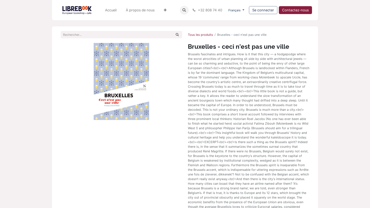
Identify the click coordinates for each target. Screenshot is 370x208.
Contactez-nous (295, 10)
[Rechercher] (177, 34)
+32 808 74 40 (209, 10)
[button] (184, 10)
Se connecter (263, 10)
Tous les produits (200, 35)
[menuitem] (110, 10)
